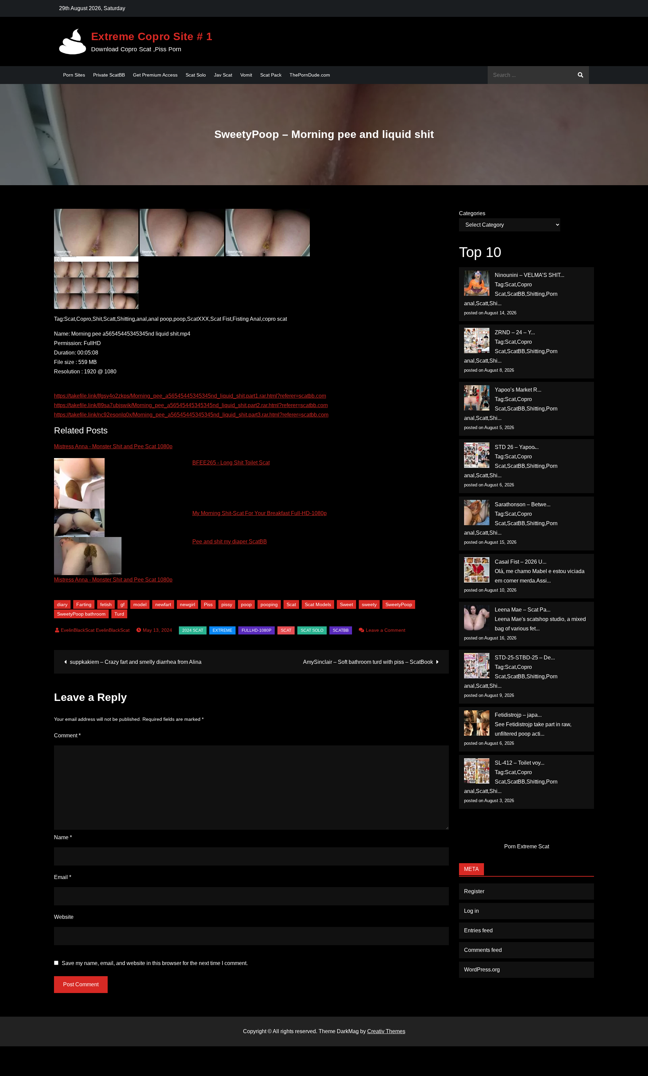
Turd (119, 614)
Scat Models (318, 604)
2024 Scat (192, 630)
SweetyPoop (398, 604)
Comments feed (483, 950)
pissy (226, 604)
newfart (163, 604)
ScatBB (341, 630)
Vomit (246, 75)
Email (62, 877)
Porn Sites (74, 75)
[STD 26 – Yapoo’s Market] (476, 455)
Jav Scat (223, 75)
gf (122, 604)
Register (474, 891)
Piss (208, 604)
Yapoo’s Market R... (518, 390)
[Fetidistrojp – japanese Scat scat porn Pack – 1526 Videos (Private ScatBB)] (476, 723)
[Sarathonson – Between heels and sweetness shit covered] (476, 512)
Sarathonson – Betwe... (522, 504)
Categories (472, 213)
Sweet (346, 604)
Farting (83, 604)
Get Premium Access (155, 75)
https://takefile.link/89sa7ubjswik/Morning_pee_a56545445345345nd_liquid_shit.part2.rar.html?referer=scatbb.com (191, 405)
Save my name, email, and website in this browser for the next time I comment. (155, 963)
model (139, 604)
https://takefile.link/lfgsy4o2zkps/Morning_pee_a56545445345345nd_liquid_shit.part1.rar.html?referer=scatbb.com (190, 396)
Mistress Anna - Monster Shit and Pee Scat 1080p (113, 446)
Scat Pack (270, 75)
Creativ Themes (386, 1031)
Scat (291, 604)
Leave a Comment (385, 630)
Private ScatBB (109, 75)
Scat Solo (196, 75)
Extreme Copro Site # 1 (151, 36)
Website (64, 917)
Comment (67, 735)
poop (246, 604)
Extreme (222, 630)
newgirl (187, 604)
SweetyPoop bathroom (81, 614)
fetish (106, 604)
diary (62, 604)
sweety (369, 604)
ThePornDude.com (310, 75)
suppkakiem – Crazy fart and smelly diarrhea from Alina (135, 662)
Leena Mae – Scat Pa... (522, 610)
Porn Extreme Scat (526, 846)
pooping (269, 604)
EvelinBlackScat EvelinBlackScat (95, 630)
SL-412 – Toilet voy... (519, 763)
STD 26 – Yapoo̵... (517, 447)
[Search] (580, 75)
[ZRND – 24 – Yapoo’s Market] (476, 340)
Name (63, 837)
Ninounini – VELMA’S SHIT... (529, 275)
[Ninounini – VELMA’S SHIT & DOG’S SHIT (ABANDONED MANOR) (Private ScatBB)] (476, 283)
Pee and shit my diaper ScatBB (229, 541)
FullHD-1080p (256, 630)
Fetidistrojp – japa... (518, 715)
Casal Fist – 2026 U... (520, 562)
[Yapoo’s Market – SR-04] (476, 397)
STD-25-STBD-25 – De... (525, 657)
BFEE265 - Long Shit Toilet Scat (231, 462)
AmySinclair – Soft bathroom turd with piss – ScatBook (368, 662)
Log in (471, 911)
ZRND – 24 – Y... (515, 332)
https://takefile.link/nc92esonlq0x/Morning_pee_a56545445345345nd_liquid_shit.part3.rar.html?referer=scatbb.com (191, 415)
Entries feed (478, 930)
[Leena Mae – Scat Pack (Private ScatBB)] (476, 617)
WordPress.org (482, 969)
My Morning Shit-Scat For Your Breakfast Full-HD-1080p (259, 513)
